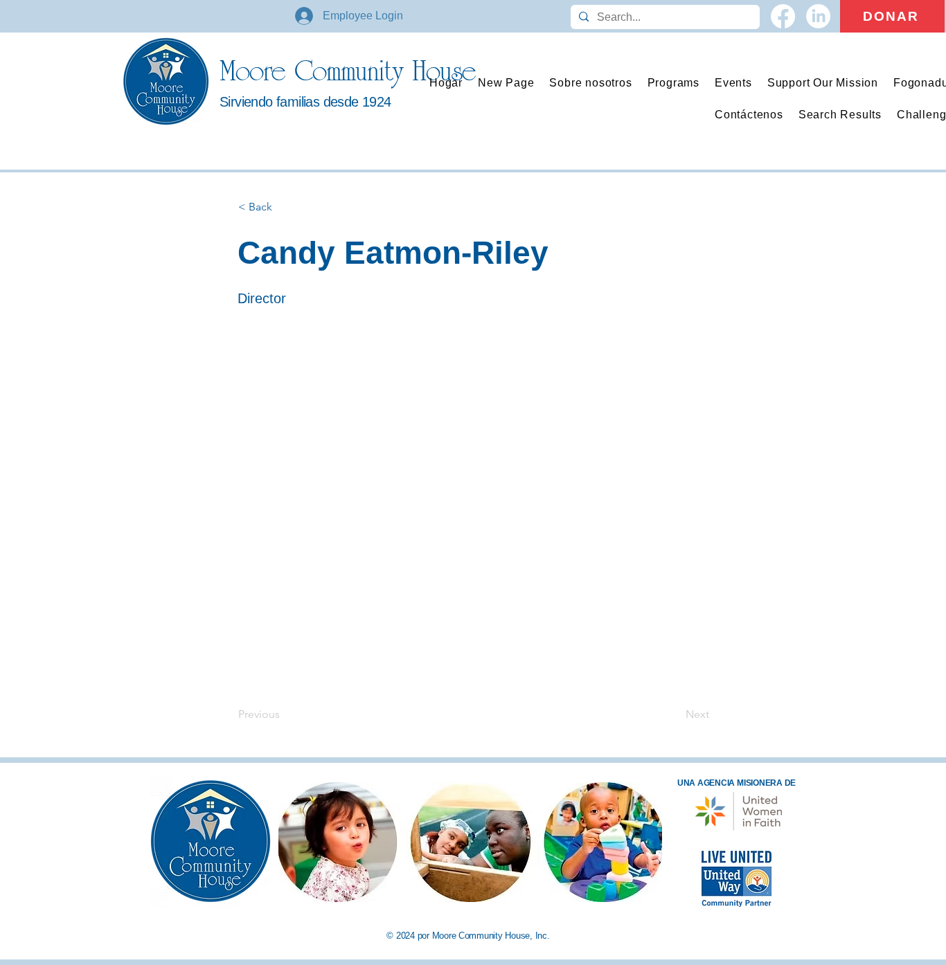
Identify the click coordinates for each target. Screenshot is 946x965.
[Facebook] (783, 16)
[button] (673, 83)
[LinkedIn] (818, 16)
